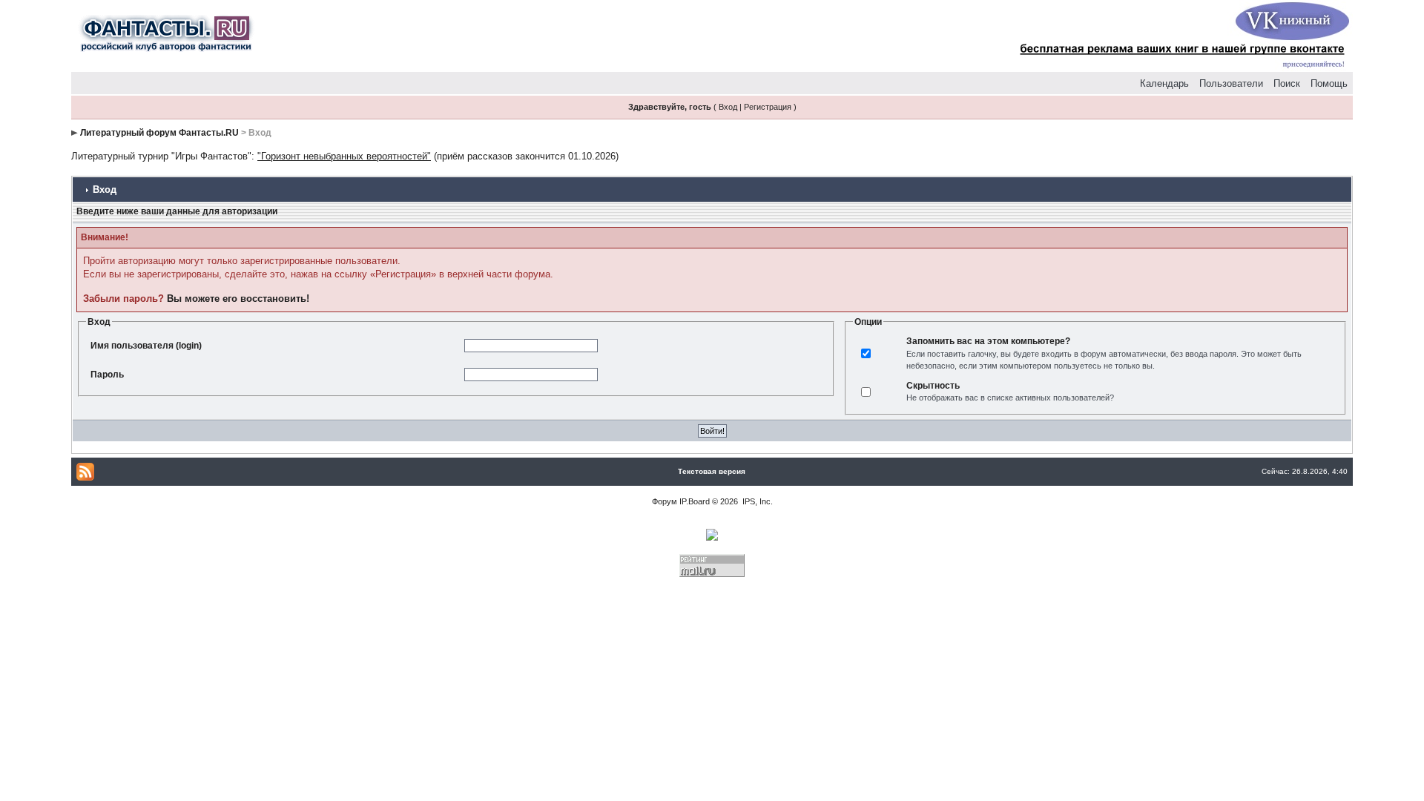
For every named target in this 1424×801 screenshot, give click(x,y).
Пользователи (1231, 83)
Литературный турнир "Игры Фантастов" (161, 156)
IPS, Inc (756, 501)
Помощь (1329, 83)
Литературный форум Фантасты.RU (159, 133)
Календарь (1164, 83)
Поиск (1286, 83)
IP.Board (694, 501)
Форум (664, 501)
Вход (728, 106)
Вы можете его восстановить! (238, 298)
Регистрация (767, 106)
